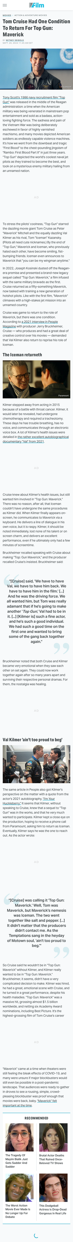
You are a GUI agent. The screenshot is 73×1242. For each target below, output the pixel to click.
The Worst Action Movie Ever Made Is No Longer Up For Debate (17, 1211)
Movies (7, 15)
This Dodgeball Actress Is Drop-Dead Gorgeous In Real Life (53, 1209)
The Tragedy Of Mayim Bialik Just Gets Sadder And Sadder (16, 1161)
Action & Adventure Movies (30, 15)
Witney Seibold (15, 40)
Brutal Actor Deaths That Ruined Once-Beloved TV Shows (51, 1159)
